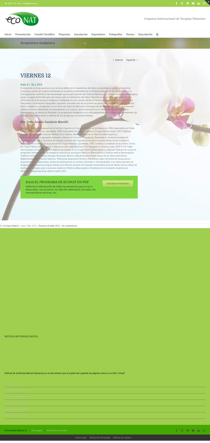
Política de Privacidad (99, 437)
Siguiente (130, 59)
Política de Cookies (122, 437)
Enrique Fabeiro (11, 225)
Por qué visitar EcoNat (17, 402)
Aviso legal (37, 430)
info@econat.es (30, 3)
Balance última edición (17, 396)
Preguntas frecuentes (16, 409)
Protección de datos (16, 415)
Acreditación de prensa (17, 390)
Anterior (119, 59)
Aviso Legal (80, 437)
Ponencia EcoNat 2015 (49, 225)
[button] (157, 34)
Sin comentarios (69, 225)
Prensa (9, 383)
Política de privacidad (57, 430)
